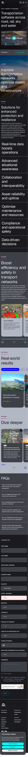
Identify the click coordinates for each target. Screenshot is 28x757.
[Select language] (23, 3)
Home (2, 8)
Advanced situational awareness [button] (10, 165)
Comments (6, 666)
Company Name (6, 574)
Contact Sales (17, 719)
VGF (22, 369)
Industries (7, 8)
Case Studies (4, 52)
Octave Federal (4, 728)
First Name (4, 546)
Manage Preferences (12, 750)
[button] (26, 2)
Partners (3, 724)
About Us (3, 719)
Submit (5, 693)
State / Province (6, 593)
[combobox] (14, 588)
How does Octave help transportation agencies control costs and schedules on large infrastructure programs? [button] (12, 527)
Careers (3, 726)
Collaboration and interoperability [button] (13, 182)
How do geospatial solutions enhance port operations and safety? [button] (13, 503)
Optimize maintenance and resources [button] (13, 211)
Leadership (3, 721)
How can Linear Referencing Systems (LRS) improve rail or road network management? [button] (12, 486)
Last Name (4, 555)
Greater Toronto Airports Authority (10, 369)
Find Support (17, 721)
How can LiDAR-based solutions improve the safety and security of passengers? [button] (12, 518)
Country (4, 584)
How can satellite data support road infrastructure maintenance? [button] (11, 495)
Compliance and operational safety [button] (13, 227)
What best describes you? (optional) (13, 650)
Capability (4, 612)
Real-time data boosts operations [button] (13, 148)
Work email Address (7, 565)
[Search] (20, 2)
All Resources (17, 712)
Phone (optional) (6, 641)
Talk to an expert (20, 52)
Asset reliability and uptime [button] (13, 196)
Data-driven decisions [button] (11, 242)
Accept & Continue (13, 743)
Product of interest (7, 622)
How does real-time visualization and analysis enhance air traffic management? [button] (13, 510)
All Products (4, 712)
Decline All (12, 747)
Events (16, 714)
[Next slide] (25, 342)
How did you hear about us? (10, 631)
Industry (4, 603)
